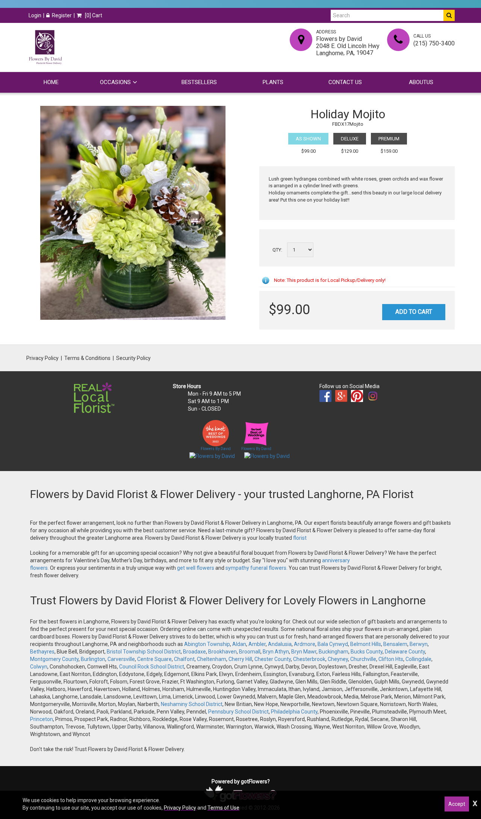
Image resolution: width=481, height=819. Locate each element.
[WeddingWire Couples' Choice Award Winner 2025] (267, 456)
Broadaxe (194, 652)
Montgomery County (54, 659)
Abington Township (207, 644)
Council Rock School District (151, 667)
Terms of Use (223, 808)
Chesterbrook (309, 659)
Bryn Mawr (303, 652)
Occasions (115, 82)
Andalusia (280, 644)
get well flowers (195, 568)
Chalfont (184, 659)
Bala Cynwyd (333, 644)
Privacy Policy (42, 358)
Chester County (272, 659)
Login (35, 15)
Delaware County (405, 652)
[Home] (45, 47)
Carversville (121, 659)
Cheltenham (211, 659)
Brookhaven (222, 652)
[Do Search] (449, 15)
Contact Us (345, 82)
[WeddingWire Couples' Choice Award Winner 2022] (212, 456)
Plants (273, 82)
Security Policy (133, 358)
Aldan (239, 644)
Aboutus (421, 82)
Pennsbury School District (238, 712)
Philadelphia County (294, 712)
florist (300, 538)
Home (51, 82)
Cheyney (338, 659)
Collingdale (418, 659)
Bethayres (42, 652)
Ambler (257, 644)
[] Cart (93, 15)
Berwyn (419, 644)
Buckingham (333, 652)
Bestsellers (199, 82)
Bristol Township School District (144, 652)
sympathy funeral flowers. (257, 568)
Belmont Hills (365, 644)
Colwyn (38, 667)
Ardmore (304, 644)
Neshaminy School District (191, 704)
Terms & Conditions (87, 358)
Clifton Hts (390, 659)
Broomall (249, 652)
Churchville (363, 659)
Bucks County (367, 652)
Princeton (41, 719)
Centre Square (154, 659)
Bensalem (395, 644)
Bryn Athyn (276, 652)
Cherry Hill (240, 659)
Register (62, 15)
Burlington (93, 659)
